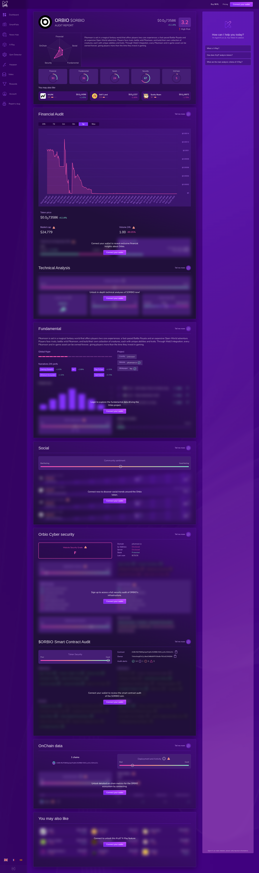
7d (54, 124)
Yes (131, 369)
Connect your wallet (241, 4)
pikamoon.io (132, 362)
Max (93, 124)
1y (83, 124)
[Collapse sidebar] (13, 869)
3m (73, 124)
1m (63, 124)
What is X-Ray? (213, 48)
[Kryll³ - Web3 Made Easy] (5, 6)
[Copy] (176, 652)
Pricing (225, 4)
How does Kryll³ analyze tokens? (220, 55)
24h (43, 124)
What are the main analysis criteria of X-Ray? (224, 62)
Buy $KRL (215, 4)
